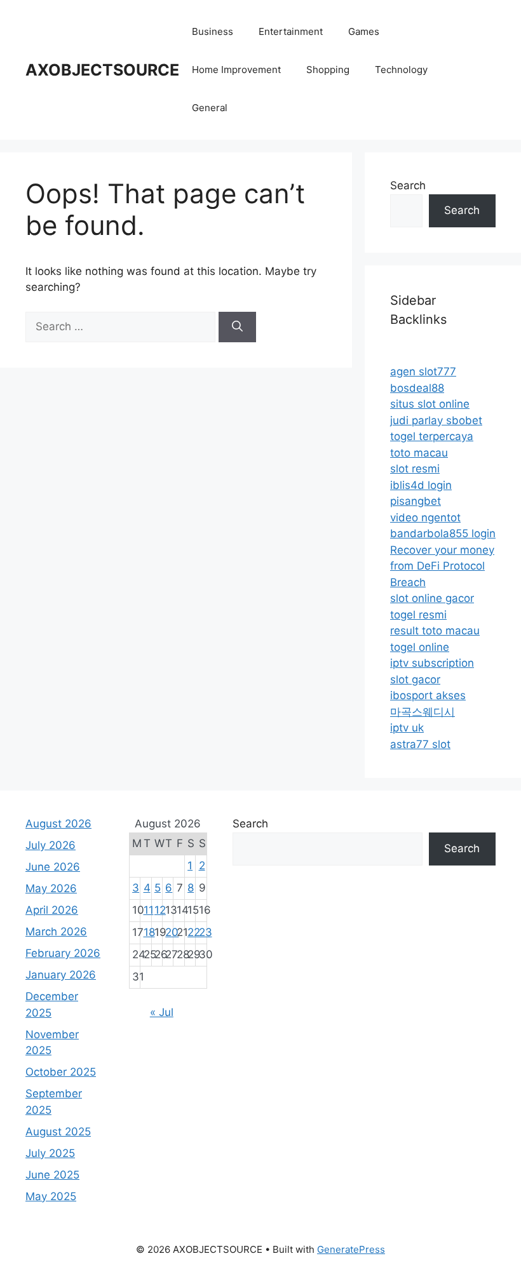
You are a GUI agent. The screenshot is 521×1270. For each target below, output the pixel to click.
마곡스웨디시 (422, 711)
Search (408, 185)
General (209, 108)
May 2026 (51, 888)
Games (363, 31)
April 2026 (51, 910)
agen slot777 (423, 371)
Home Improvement (236, 70)
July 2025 (50, 1153)
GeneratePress (351, 1249)
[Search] (237, 327)
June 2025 (52, 1174)
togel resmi (418, 614)
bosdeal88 (417, 388)
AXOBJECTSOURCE (102, 69)
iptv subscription (432, 663)
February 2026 (62, 953)
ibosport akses (428, 695)
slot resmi (415, 468)
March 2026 (56, 931)
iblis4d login (421, 485)
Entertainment (291, 31)
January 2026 (60, 974)
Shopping (327, 70)
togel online (419, 647)
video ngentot (425, 517)
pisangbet (415, 501)
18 (149, 932)
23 (205, 932)
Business (212, 31)
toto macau (419, 452)
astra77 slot (420, 744)
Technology (401, 70)
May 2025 (50, 1196)
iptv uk (407, 727)
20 (172, 932)
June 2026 (52, 866)
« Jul (161, 1012)
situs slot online (430, 404)
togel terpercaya (431, 436)
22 (193, 932)
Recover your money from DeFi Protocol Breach (442, 566)
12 (160, 910)
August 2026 (58, 823)
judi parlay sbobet (436, 420)
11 (149, 910)
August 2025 (58, 1131)
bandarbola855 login (443, 533)
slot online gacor (432, 598)
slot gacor (415, 679)
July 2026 (50, 845)
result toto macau (435, 630)
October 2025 (60, 1072)
